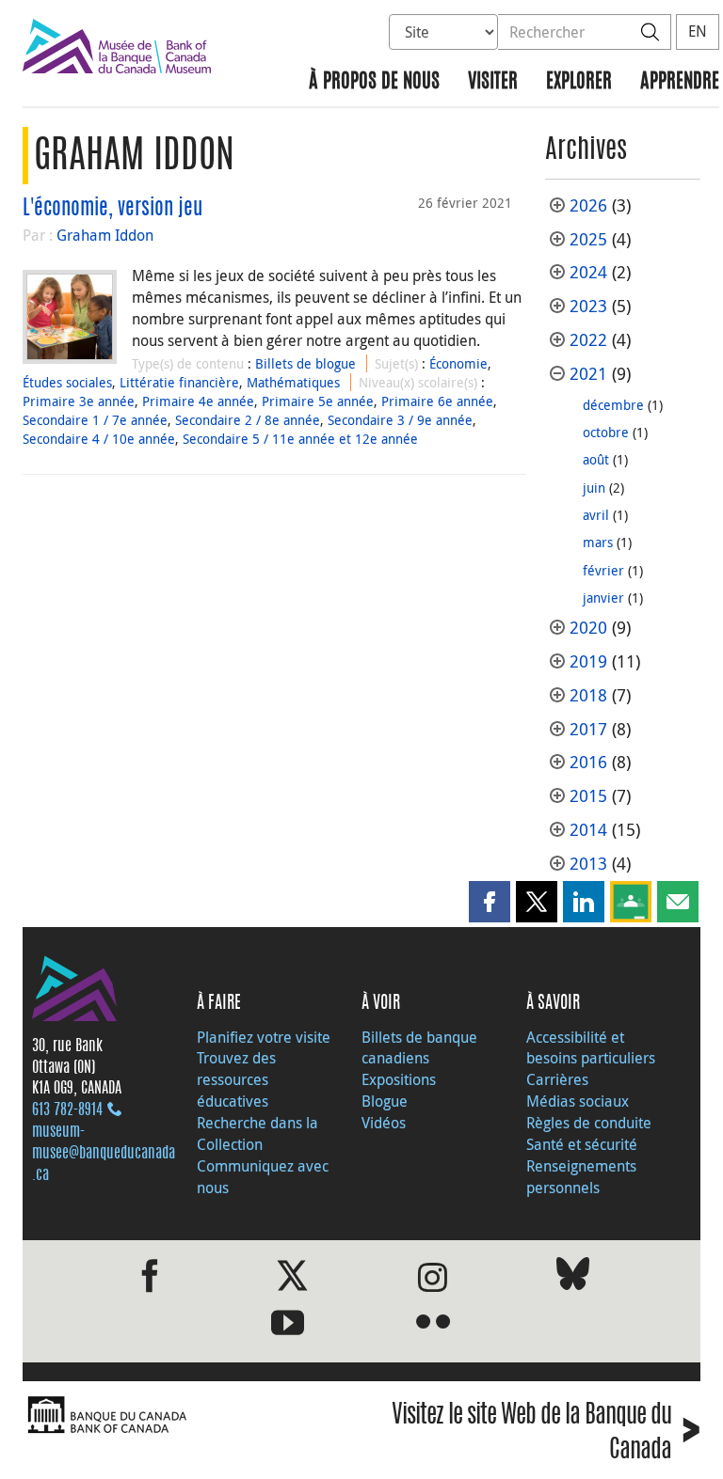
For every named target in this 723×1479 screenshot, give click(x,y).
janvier (603, 597)
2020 (588, 627)
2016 (588, 762)
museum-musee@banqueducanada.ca (103, 1154)
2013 (588, 863)
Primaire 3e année (79, 401)
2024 (588, 272)
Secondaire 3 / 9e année (400, 420)
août (596, 459)
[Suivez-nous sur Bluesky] (573, 1277)
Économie (458, 363)
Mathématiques (293, 382)
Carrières (557, 1079)
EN (697, 31)
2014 (588, 830)
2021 (588, 374)
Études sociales (67, 382)
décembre (613, 405)
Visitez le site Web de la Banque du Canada (546, 1434)
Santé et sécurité (581, 1144)
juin (594, 487)
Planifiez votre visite (263, 1037)
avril (596, 515)
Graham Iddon (104, 235)
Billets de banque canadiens (419, 1048)
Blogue (385, 1101)
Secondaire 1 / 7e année (95, 420)
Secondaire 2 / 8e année (247, 420)
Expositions (399, 1079)
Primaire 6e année (437, 401)
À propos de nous (374, 82)
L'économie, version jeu (112, 208)
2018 (588, 695)
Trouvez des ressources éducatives (236, 1079)
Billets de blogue (305, 363)
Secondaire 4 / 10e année (99, 439)
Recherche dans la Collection (257, 1133)
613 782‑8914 (67, 1110)
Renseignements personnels (581, 1177)
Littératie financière (179, 382)
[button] (489, 901)
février (603, 570)
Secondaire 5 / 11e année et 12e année (300, 439)
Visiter (493, 82)
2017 (588, 729)
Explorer (579, 82)
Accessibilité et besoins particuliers (590, 1048)
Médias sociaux (577, 1101)
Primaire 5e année (318, 401)
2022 (588, 340)
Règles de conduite (588, 1122)
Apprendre (679, 82)
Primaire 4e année (198, 401)
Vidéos (384, 1122)
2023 (588, 306)
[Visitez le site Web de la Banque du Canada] (187, 1415)
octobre (606, 432)
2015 (588, 796)
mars (598, 542)
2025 (588, 239)
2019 (588, 661)
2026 (588, 205)
